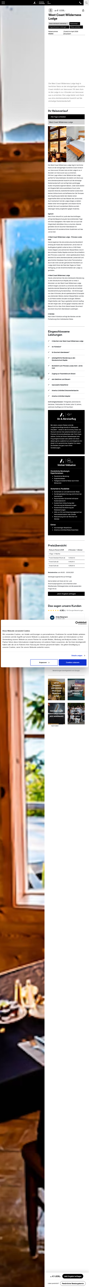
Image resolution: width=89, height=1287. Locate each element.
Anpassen (43, 662)
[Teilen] (83, 10)
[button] (3, 3)
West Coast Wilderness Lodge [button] (61, 122)
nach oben (55, 726)
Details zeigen (77, 655)
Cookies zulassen (72, 662)
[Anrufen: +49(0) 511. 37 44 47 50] (80, 2)
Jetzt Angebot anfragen (66, 594)
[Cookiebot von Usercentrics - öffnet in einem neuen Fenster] (77, 623)
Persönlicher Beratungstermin (73, 1283)
